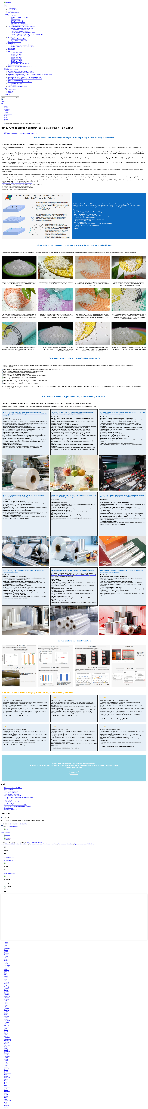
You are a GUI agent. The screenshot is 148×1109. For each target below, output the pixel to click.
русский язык (8, 114)
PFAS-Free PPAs (9, 803)
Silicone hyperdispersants (14, 42)
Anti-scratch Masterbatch (17, 20)
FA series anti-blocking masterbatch (20, 31)
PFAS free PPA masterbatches (19, 40)
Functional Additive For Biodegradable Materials (17, 806)
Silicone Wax (11, 43)
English (6, 106)
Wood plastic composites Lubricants (17, 86)
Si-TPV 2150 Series (16, 55)
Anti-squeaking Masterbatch (18, 23)
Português (7, 109)
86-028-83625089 (12, 824)
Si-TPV (10, 51)
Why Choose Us (12, 9)
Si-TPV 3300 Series (16, 54)
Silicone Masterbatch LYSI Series (20, 17)
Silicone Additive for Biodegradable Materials (23, 46)
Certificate (10, 11)
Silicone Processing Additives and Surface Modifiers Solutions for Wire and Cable (30, 74)
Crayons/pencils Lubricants (15, 83)
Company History (12, 8)
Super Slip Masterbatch (80, 844)
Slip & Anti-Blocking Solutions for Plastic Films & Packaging (24, 77)
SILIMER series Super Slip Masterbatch (22, 28)
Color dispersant (12, 85)
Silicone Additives (12, 15)
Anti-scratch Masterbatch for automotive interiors (21, 72)
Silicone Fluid (11, 49)
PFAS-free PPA (12, 37)
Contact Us (7, 94)
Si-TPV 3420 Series (16, 59)
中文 (5, 120)
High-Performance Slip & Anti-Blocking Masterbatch (22, 26)
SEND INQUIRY (6, 832)
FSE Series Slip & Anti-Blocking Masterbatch (23, 35)
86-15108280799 (22, 824)
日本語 (6, 112)
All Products (90, 844)
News (5, 88)
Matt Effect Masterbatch (14, 65)
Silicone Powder (15, 19)
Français (6, 115)
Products (6, 14)
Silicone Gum (11, 48)
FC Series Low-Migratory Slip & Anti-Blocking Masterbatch (27, 34)
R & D (6, 68)
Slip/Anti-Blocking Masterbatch (12, 801)
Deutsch (6, 110)
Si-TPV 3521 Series (16, 62)
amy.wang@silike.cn (12, 826)
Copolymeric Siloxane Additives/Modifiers (15, 805)
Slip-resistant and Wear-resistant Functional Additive (22, 66)
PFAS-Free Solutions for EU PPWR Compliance (21, 71)
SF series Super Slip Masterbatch (20, 29)
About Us (6, 6)
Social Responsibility (13, 12)
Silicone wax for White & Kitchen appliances (20, 82)
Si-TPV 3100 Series (16, 52)
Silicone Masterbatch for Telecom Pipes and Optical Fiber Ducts (25, 79)
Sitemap (40, 842)
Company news (12, 89)
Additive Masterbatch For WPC (19, 25)
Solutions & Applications (11, 69)
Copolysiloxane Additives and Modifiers (22, 45)
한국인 (6, 117)
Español (6, 107)
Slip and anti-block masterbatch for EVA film (23, 32)
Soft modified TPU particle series (20, 63)
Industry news (11, 91)
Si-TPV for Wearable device (15, 80)
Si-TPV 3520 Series (16, 60)
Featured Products (32, 842)
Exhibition (10, 92)
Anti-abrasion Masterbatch (18, 22)
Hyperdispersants (8, 808)
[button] (74, 773)
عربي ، (6, 119)
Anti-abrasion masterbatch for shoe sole (18, 75)
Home (5, 5)
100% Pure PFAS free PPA (18, 39)
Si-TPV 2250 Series (16, 57)
